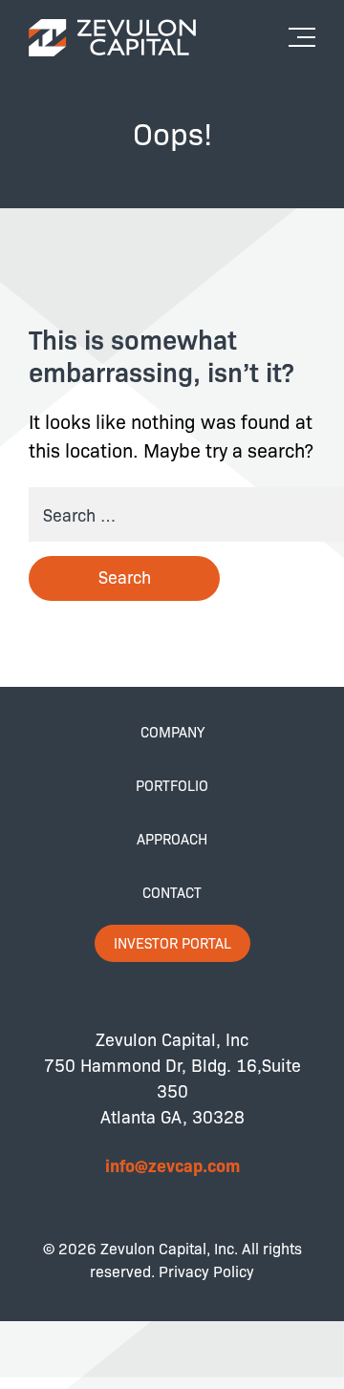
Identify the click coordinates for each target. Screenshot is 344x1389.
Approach (172, 838)
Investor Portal (172, 942)
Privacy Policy (206, 1271)
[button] (306, 30)
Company (172, 731)
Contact (172, 892)
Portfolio (172, 785)
